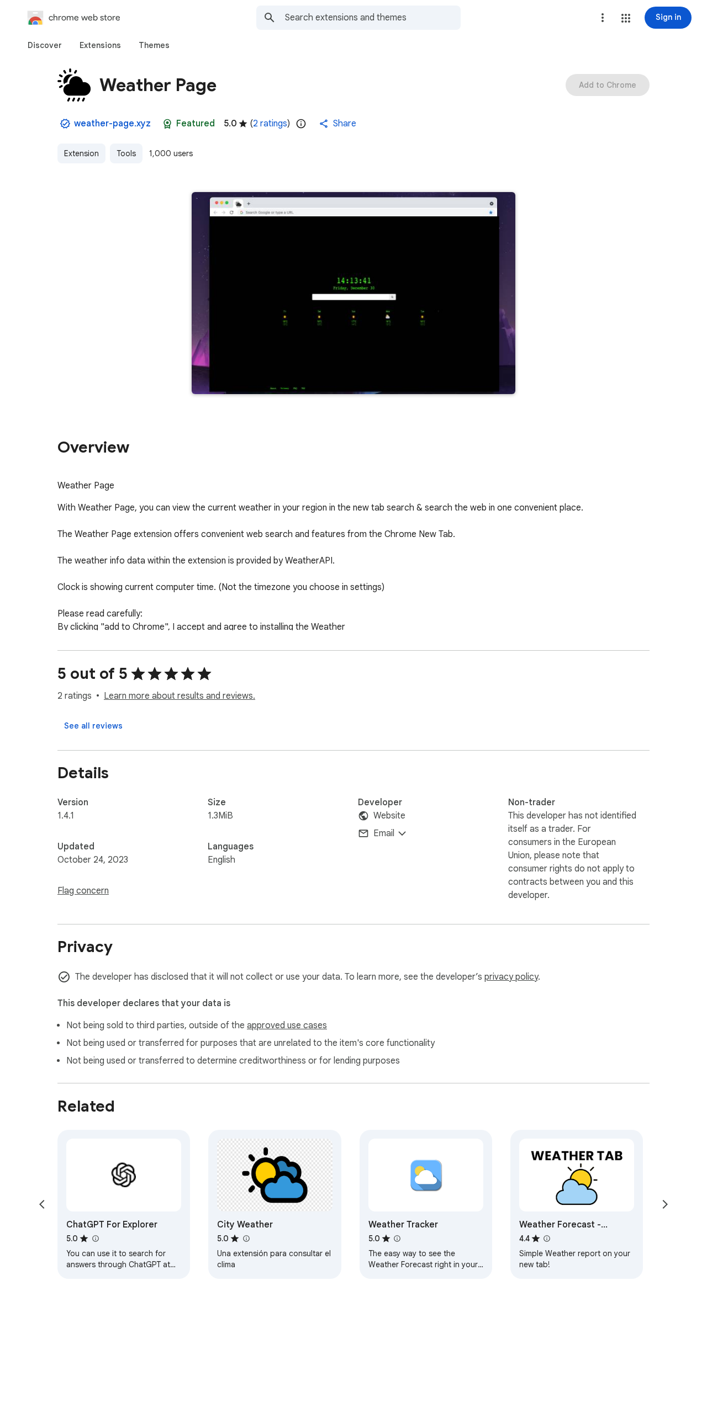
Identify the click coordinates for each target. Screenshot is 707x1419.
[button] (626, 18)
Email (383, 833)
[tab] (45, 45)
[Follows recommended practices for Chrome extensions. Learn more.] (167, 123)
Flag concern (83, 890)
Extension (81, 153)
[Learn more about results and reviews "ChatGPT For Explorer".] (95, 1238)
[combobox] (373, 17)
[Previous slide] (42, 1204)
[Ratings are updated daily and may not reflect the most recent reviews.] (301, 124)
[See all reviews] (93, 726)
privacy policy (511, 976)
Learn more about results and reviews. (179, 695)
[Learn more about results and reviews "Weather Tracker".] (397, 1238)
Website (389, 815)
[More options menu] (603, 18)
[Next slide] (665, 1204)
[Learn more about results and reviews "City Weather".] (246, 1238)
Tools (126, 153)
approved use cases (287, 1025)
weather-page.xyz (112, 123)
